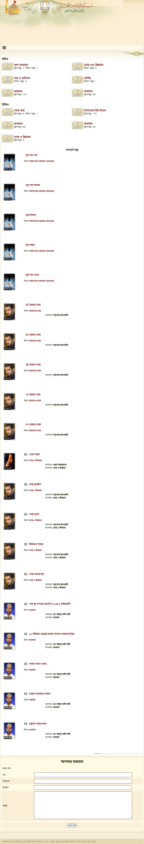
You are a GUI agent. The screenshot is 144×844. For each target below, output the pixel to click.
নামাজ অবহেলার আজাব (39, 693)
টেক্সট (5, 805)
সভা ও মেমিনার (22, 78)
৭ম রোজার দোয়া (33, 394)
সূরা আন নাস (32, 155)
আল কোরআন (21, 65)
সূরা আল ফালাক (33, 185)
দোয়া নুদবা (34, 514)
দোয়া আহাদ (34, 454)
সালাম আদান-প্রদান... (39, 663)
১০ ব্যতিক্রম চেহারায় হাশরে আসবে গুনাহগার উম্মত (51, 633)
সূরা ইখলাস (31, 215)
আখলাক (88, 91)
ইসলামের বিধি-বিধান (95, 110)
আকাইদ (88, 123)
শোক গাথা (19, 110)
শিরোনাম (6, 781)
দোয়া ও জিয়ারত (22, 137)
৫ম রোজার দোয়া (33, 334)
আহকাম (18, 91)
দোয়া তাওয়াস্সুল (36, 574)
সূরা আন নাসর (32, 274)
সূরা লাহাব (30, 244)
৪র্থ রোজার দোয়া (33, 304)
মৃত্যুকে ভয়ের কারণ (38, 723)
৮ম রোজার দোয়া (33, 424)
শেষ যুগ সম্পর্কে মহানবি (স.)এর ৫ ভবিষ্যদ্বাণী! (49, 603)
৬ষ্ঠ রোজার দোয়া (33, 364)
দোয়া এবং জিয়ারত (93, 65)
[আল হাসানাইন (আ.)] (72, 22)
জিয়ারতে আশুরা (36, 544)
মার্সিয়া (87, 78)
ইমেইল (5, 787)
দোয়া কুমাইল (35, 484)
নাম (4, 774)
